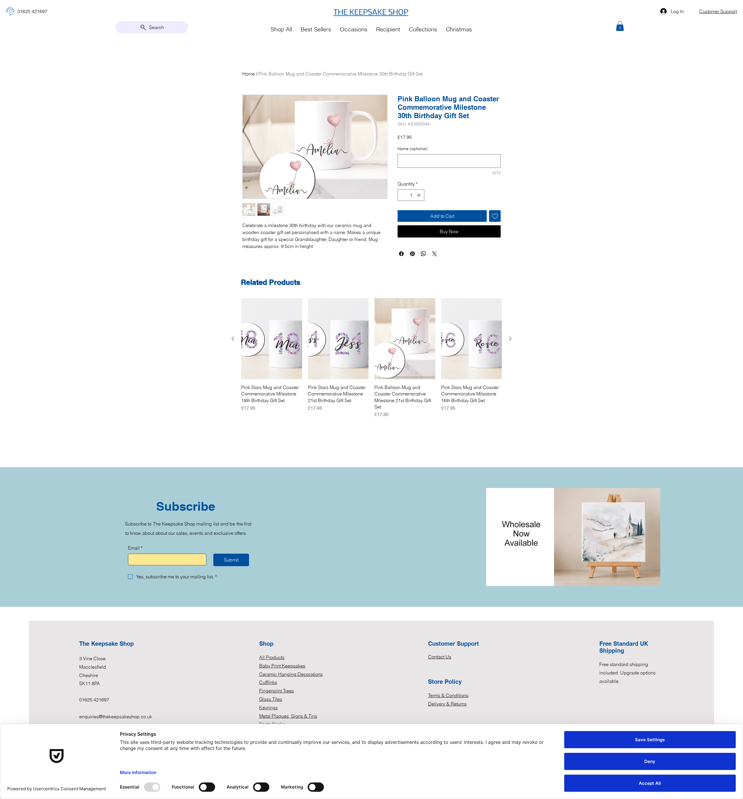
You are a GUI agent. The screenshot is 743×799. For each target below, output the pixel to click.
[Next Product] (510, 338)
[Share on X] (434, 253)
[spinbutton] (411, 195)
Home (248, 74)
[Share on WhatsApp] (423, 253)
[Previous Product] (232, 338)
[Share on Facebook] (401, 253)
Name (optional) (413, 148)
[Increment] (419, 195)
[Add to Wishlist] (495, 216)
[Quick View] (271, 338)
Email (135, 548)
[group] (371, 358)
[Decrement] (402, 195)
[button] (620, 26)
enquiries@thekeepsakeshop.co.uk (115, 716)
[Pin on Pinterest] (412, 253)
